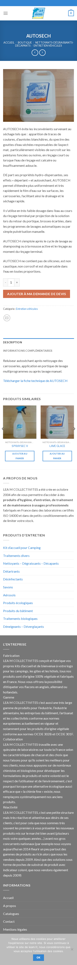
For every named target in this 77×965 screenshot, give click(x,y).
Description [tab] (12, 342)
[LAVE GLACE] (57, 422)
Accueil (8, 42)
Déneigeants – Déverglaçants (23, 626)
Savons (8, 587)
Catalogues (11, 914)
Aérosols (9, 595)
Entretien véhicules (48, 45)
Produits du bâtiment (18, 611)
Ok (39, 957)
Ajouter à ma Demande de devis (36, 294)
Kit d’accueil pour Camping (22, 548)
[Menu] (5, 13)
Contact (9, 921)
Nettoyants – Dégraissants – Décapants (31, 563)
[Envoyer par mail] (6, 318)
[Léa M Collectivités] (38, 13)
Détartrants (11, 571)
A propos (9, 906)
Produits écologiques (18, 603)
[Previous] (3, 437)
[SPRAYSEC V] (20, 422)
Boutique (25, 42)
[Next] (74, 437)
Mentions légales (15, 929)
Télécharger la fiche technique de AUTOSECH (35, 381)
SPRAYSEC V (20, 446)
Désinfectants (13, 579)
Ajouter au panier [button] (19, 456)
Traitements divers (16, 556)
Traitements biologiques (20, 618)
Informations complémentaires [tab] (27, 350)
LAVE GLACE (57, 446)
